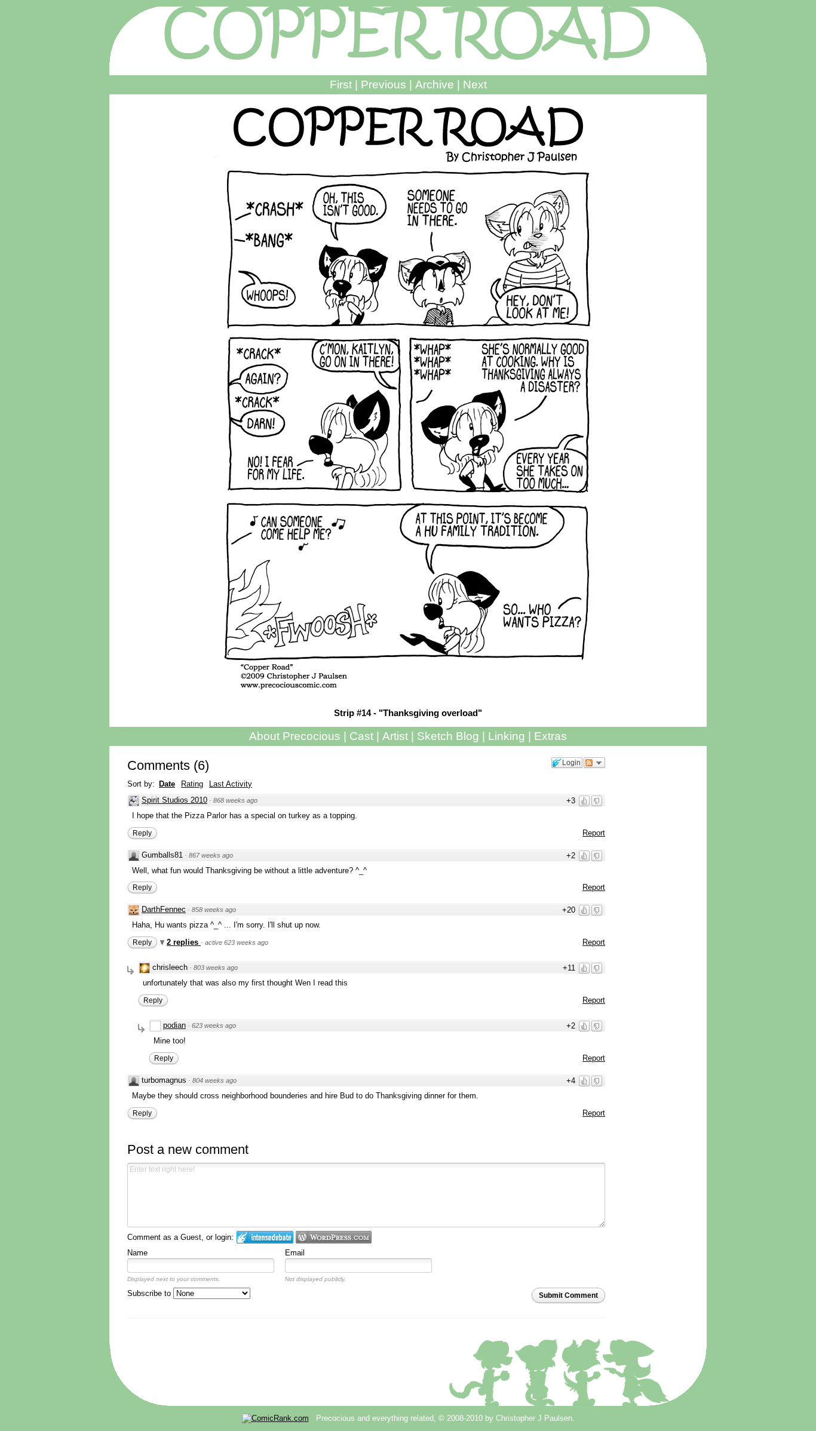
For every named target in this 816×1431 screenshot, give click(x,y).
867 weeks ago (211, 855)
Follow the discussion (594, 762)
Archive (434, 84)
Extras (550, 736)
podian (174, 1025)
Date (167, 783)
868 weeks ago (235, 800)
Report (593, 832)
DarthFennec (164, 909)
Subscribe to (150, 1293)
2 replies (184, 942)
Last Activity (230, 783)
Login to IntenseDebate (265, 1237)
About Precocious (294, 736)
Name (137, 1252)
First (341, 84)
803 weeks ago (216, 967)
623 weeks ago (214, 1025)
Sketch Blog (448, 736)
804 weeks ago (214, 1080)
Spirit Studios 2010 (174, 800)
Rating (192, 783)
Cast (361, 736)
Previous (383, 84)
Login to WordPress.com (334, 1237)
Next (475, 84)
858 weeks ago (214, 909)
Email (295, 1252)
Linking (506, 736)
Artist (395, 736)
